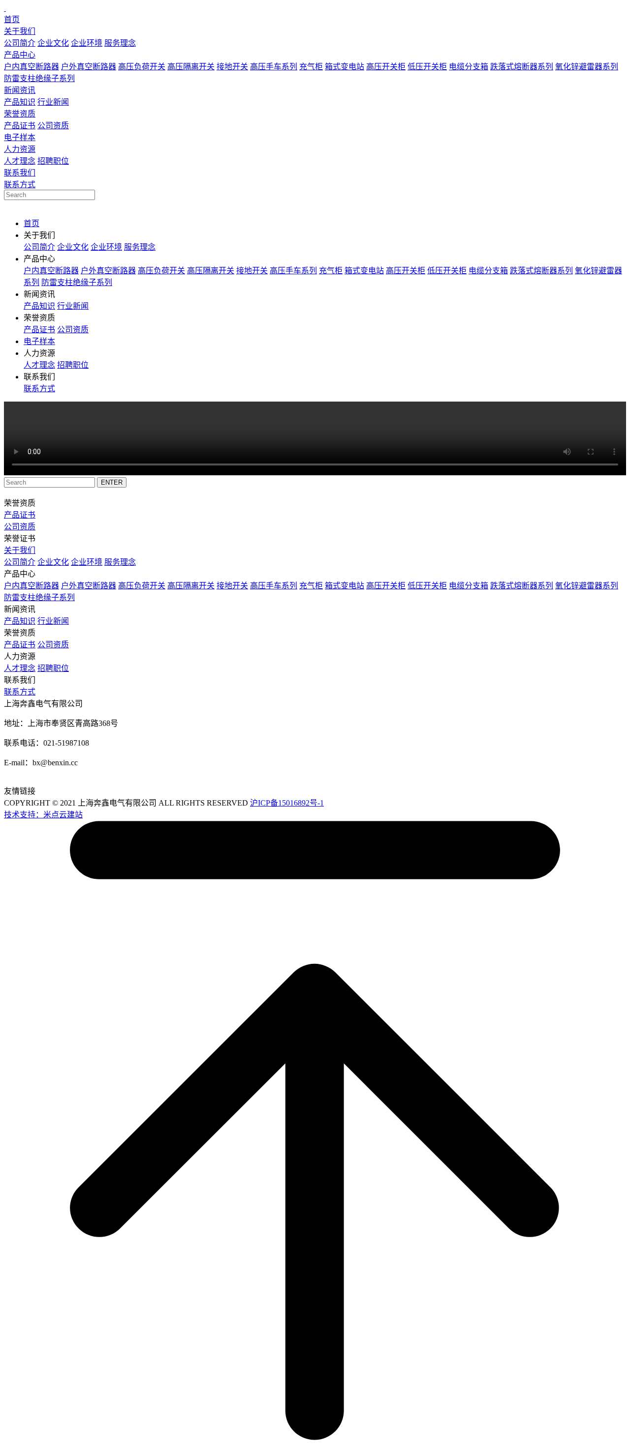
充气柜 (311, 66)
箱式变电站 (344, 66)
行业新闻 (53, 102)
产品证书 (19, 125)
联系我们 (19, 173)
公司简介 (19, 43)
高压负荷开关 (141, 66)
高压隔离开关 (191, 66)
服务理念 (120, 43)
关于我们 (19, 31)
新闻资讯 (19, 90)
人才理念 (19, 161)
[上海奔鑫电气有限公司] (5, 8)
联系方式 (19, 184)
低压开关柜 (427, 66)
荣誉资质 (19, 114)
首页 (12, 19)
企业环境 (86, 43)
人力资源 (19, 149)
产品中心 (19, 55)
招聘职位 (53, 161)
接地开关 (232, 66)
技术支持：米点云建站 (43, 814)
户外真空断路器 (88, 66)
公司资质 (53, 125)
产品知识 (19, 102)
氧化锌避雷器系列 (586, 66)
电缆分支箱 (468, 66)
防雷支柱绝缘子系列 (39, 78)
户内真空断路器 (31, 66)
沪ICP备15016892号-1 (287, 803)
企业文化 (53, 43)
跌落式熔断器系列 (521, 66)
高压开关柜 (386, 66)
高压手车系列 (273, 66)
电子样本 (19, 137)
